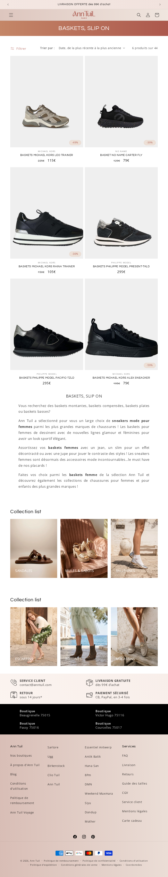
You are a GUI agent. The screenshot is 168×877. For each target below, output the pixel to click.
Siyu (88, 803)
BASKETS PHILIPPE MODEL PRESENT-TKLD (121, 266)
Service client (132, 802)
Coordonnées (134, 864)
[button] (11, 15)
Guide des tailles (134, 783)
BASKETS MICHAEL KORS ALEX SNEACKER (121, 377)
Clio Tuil (54, 775)
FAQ (125, 755)
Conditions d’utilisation (134, 860)
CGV (125, 793)
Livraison (128, 765)
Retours (128, 774)
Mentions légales (135, 811)
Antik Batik (93, 756)
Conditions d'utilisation (19, 786)
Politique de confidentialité (99, 860)
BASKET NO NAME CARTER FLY (121, 155)
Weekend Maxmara (99, 793)
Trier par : (47, 48)
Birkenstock (56, 766)
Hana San (92, 766)
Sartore (53, 747)
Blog (13, 774)
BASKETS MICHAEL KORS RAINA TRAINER (47, 266)
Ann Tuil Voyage (22, 812)
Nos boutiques (21, 755)
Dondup (91, 812)
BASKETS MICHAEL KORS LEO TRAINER (46, 155)
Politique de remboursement (22, 800)
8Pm (88, 775)
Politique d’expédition (43, 864)
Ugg (50, 756)
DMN (88, 784)
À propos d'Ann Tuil (25, 765)
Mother (90, 821)
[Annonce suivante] (160, 4)
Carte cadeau (132, 821)
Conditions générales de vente (79, 864)
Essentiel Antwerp (98, 747)
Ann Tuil (54, 784)
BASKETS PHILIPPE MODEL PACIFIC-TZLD (46, 377)
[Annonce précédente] (7, 4)
